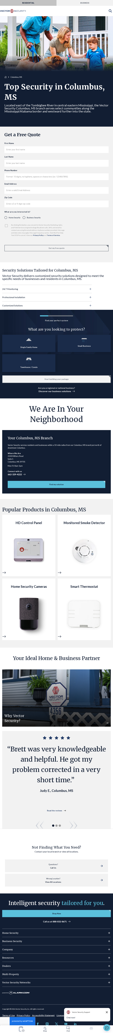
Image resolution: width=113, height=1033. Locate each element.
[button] (47, 289)
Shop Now (56, 913)
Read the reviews (54, 810)
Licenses (60, 1015)
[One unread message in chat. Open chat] (106, 1027)
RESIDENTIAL (28, 3)
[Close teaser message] (106, 1012)
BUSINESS (84, 3)
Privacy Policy (38, 235)
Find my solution (56, 484)
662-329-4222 (15, 474)
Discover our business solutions (55, 391)
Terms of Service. (53, 235)
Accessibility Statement (43, 1015)
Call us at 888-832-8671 (55, 921)
